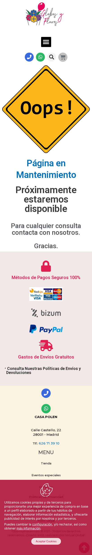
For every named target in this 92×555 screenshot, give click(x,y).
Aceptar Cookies (46, 541)
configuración (42, 524)
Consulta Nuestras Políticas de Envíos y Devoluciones (43, 370)
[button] (46, 42)
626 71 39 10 (49, 443)
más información (28, 528)
